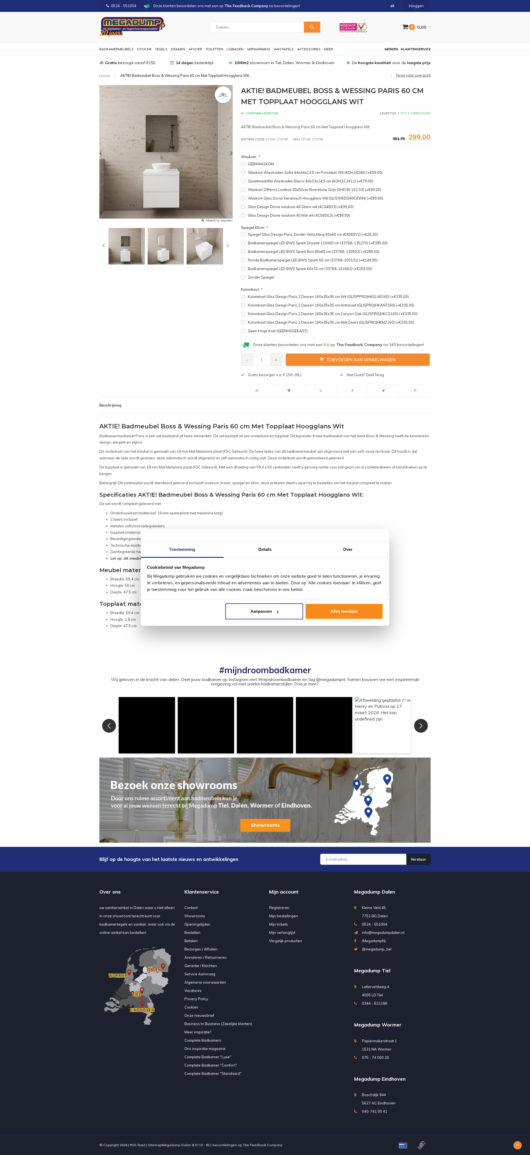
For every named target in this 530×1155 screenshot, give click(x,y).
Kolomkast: (251, 289)
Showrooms (194, 916)
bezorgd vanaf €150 (130, 62)
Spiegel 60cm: (254, 227)
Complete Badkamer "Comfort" (210, 1065)
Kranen (178, 49)
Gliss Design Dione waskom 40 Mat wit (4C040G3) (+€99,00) (299, 215)
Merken (391, 49)
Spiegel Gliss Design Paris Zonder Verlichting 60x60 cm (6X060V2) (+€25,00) (313, 234)
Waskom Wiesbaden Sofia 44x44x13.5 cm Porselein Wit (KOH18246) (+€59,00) (315, 172)
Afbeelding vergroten (219, 220)
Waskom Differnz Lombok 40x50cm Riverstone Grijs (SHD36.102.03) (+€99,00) (314, 189)
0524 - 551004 (123, 6)
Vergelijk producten (285, 941)
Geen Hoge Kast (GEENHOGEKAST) (278, 331)
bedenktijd (194, 62)
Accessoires (308, 49)
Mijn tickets (278, 924)
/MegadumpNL (374, 941)
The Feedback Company (262, 1145)
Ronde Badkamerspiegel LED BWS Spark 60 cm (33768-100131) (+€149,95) (313, 260)
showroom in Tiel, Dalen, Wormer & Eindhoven (284, 62)
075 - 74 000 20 (375, 1057)
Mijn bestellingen (283, 916)
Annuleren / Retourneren (205, 957)
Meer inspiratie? (197, 1032)
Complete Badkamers (202, 1040)
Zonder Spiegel (261, 277)
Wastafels (284, 49)
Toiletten (214, 49)
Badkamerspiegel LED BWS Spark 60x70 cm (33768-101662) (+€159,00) (310, 268)
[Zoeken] (312, 27)
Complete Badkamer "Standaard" (213, 1073)
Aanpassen (261, 611)
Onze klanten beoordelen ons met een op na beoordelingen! (338, 344)
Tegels (161, 49)
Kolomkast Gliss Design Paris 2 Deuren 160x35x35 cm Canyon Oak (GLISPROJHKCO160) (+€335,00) (333, 313)
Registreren (279, 907)
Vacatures (193, 990)
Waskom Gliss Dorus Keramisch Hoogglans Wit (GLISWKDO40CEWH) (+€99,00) (315, 198)
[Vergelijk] (392, 6)
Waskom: (250, 156)
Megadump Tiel (372, 970)
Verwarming (258, 49)
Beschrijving (110, 405)
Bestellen (192, 932)
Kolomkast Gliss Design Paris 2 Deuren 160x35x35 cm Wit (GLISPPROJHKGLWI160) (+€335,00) (328, 296)
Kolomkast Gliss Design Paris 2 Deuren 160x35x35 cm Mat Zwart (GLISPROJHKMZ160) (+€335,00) (331, 322)
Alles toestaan (344, 611)
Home (104, 76)
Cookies (191, 1007)
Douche (144, 49)
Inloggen (416, 6)
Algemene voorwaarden (205, 982)
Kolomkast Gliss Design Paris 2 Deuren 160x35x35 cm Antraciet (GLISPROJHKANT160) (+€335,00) (331, 305)
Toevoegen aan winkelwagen (361, 359)
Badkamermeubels (116, 49)
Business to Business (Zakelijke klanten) (218, 1024)
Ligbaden (235, 49)
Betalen (191, 941)
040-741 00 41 (374, 1111)
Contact (191, 907)
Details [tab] (265, 549)
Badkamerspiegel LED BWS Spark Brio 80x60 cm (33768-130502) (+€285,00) (314, 251)
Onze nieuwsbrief (199, 1015)
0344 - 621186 (374, 1003)
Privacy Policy (196, 999)
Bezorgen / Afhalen (201, 949)
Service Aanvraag (199, 974)
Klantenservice (416, 49)
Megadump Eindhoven (380, 1079)
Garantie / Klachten (200, 965)
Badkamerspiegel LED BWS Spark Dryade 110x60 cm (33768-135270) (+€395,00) (318, 243)
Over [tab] (348, 549)
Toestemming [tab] (182, 549)
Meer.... (330, 49)
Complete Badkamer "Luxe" (207, 1057)
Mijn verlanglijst (282, 932)
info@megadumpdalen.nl (383, 932)
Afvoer (195, 49)
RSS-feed (137, 1145)
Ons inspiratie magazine (205, 1048)
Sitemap (155, 1145)
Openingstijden (197, 924)
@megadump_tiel (376, 949)
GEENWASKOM (261, 164)
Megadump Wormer (378, 1025)
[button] (147, 725)
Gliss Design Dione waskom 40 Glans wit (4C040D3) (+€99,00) (301, 207)
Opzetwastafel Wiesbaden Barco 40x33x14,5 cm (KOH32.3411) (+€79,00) (310, 181)
